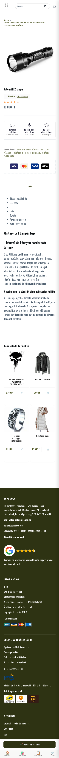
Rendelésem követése (13, 525)
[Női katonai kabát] (42, 419)
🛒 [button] (22, 392)
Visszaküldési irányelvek (15, 662)
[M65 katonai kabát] (42, 363)
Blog (6, 586)
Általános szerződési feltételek (18, 607)
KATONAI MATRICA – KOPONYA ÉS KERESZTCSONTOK (16, 382)
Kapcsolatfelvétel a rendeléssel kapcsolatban (25, 530)
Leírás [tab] (29, 186)
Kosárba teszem (31, 744)
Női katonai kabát (42, 436)
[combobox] (29, 6)
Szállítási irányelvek (13, 591)
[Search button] (45, 6)
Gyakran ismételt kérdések (16, 647)
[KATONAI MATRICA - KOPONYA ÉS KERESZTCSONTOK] (16, 363)
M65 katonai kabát (42, 379)
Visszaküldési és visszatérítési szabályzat (23, 602)
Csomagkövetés (11, 652)
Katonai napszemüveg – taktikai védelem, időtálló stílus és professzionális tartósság (26, 153)
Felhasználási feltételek (15, 657)
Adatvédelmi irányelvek (14, 597)
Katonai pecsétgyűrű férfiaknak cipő (16, 438)
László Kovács (22, 96)
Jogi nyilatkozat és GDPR (15, 612)
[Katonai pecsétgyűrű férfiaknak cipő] (16, 419)
